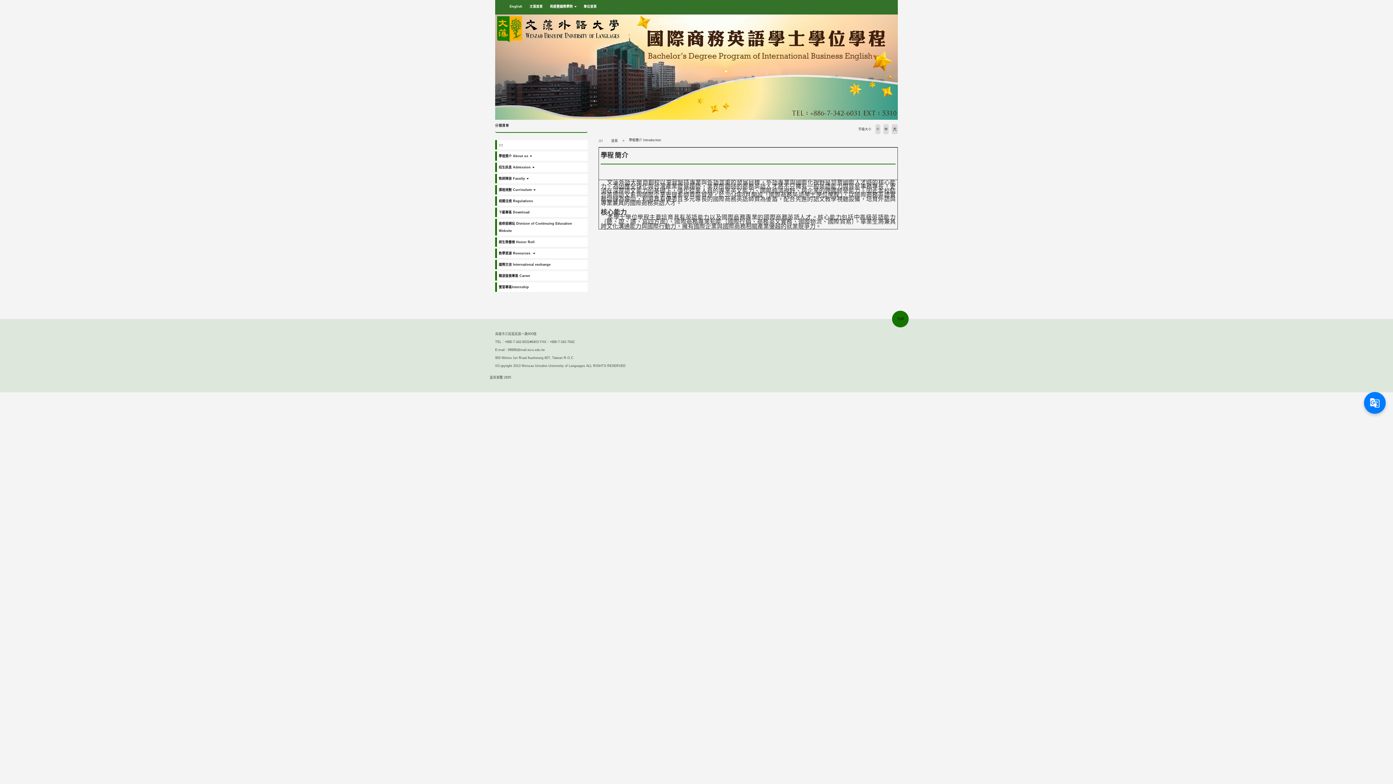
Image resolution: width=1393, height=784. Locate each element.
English (516, 6)
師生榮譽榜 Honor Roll (517, 242)
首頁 (614, 141)
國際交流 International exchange (525, 264)
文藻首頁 (536, 6)
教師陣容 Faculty (512, 178)
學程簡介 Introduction (645, 140)
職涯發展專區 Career (514, 276)
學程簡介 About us (513, 156)
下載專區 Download (514, 212)
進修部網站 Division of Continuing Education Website (535, 227)
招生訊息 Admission (515, 167)
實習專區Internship (514, 287)
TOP (900, 319)
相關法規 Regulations (516, 201)
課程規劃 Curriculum (515, 190)
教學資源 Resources (515, 253)
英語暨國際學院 (561, 6)
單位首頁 (590, 6)
